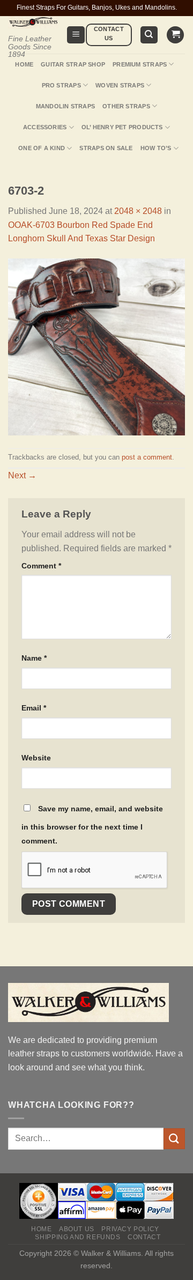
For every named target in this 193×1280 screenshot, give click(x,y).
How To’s (156, 148)
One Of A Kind (41, 148)
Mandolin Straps (65, 106)
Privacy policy (130, 1229)
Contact (144, 1237)
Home (24, 64)
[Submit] (174, 1138)
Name (34, 658)
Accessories (44, 127)
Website (36, 757)
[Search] (149, 35)
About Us (76, 1229)
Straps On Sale (105, 148)
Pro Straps (61, 85)
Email (33, 708)
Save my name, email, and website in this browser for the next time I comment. (92, 824)
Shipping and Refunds (77, 1237)
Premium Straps (140, 64)
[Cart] (175, 35)
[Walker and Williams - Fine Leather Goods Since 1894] (33, 22)
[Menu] (76, 35)
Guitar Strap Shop (73, 64)
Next (22, 475)
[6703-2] (96, 346)
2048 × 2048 (138, 211)
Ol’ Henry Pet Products (122, 127)
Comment (41, 565)
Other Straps (126, 106)
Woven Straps (119, 85)
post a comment (147, 457)
